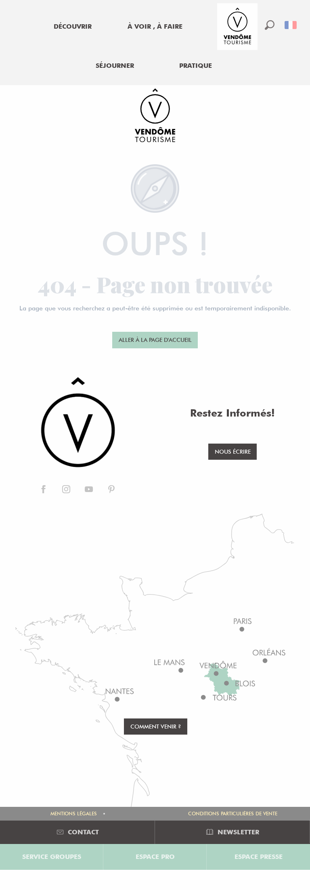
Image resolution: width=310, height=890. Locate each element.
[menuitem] (72, 26)
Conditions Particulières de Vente (232, 813)
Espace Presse (259, 857)
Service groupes (51, 857)
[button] (270, 25)
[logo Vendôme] (77, 423)
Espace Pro (155, 857)
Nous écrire (233, 451)
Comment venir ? (155, 726)
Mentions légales (73, 813)
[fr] (291, 25)
